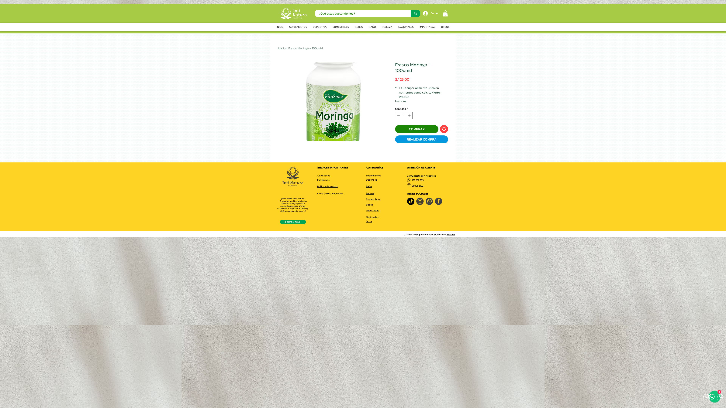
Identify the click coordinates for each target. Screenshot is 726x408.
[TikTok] (410, 201)
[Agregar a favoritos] (444, 129)
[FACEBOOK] (438, 201)
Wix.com (451, 234)
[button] (445, 13)
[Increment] (409, 115)
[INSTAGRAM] (420, 201)
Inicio (281, 48)
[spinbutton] (403, 115)
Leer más (400, 101)
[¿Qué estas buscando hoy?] (415, 13)
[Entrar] (425, 13)
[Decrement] (398, 115)
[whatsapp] (429, 201)
